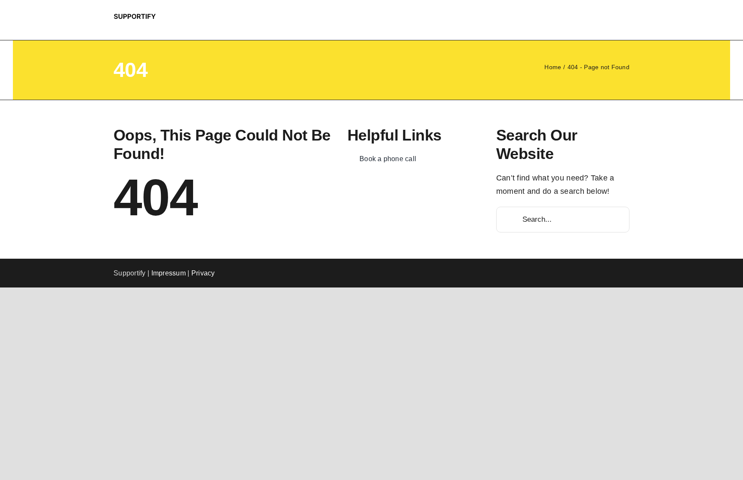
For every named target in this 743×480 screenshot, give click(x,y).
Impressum (168, 273)
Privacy (203, 273)
